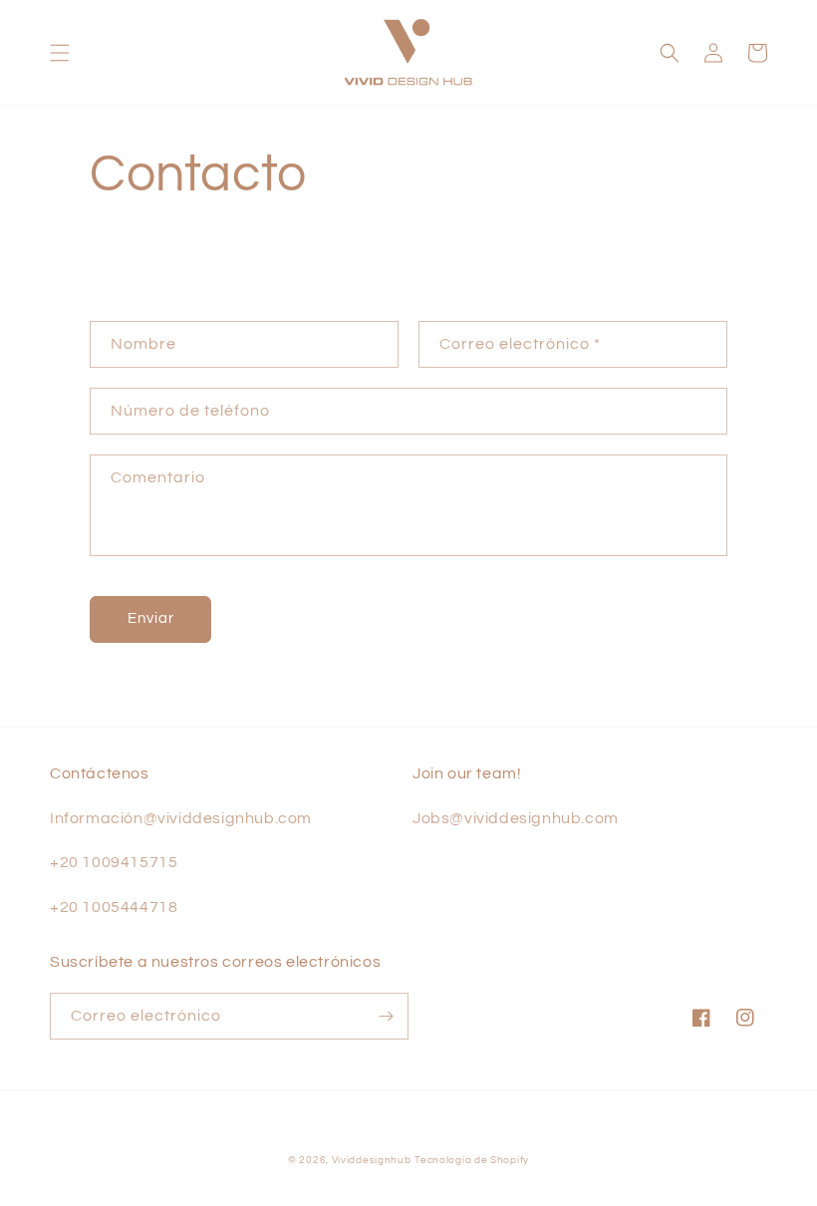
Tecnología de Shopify (471, 1160)
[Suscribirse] (386, 1016)
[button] (60, 53)
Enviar (151, 618)
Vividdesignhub (371, 1160)
